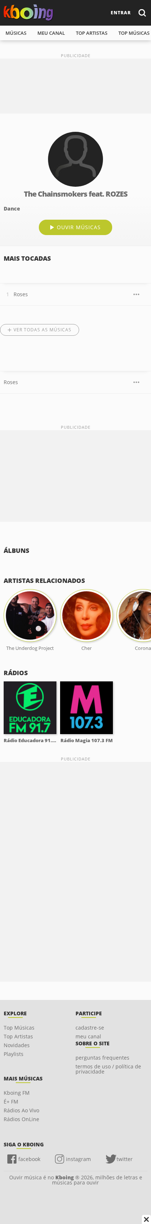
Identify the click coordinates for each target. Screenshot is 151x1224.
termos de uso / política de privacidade (108, 1069)
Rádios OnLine (21, 1119)
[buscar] (142, 12)
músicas (15, 33)
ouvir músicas (79, 227)
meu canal (51, 33)
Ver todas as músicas (42, 330)
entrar (121, 13)
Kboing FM (17, 1092)
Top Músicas (19, 1027)
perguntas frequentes (102, 1057)
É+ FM (11, 1101)
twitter (125, 1159)
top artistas (91, 33)
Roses (21, 294)
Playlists (13, 1053)
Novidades (17, 1045)
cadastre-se (90, 1027)
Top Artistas (18, 1036)
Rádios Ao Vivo (21, 1110)
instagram (78, 1159)
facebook (29, 1159)
